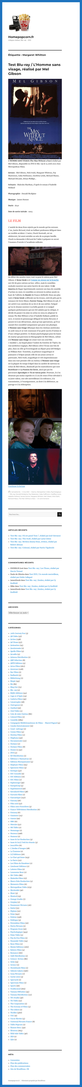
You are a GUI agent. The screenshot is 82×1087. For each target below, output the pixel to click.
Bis (11, 684)
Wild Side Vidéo (16, 1033)
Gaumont (14, 815)
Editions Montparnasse (20, 762)
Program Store (16, 929)
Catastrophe (15, 702)
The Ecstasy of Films (19, 1007)
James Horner (25, 496)
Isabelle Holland (14, 496)
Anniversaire (15, 648)
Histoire (13, 824)
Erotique (14, 771)
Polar (12, 914)
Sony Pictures (16, 974)
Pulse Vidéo (15, 935)
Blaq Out (14, 687)
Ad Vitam (14, 642)
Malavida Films (16, 878)
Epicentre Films (17, 768)
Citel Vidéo (14, 711)
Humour (13, 836)
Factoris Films (16, 795)
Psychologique (56, 492)
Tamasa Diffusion (17, 992)
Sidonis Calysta (16, 971)
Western (14, 1031)
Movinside (14, 890)
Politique (14, 920)
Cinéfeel (13, 708)
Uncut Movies (16, 1019)
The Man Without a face (27, 498)
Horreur (13, 833)
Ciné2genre (15, 705)
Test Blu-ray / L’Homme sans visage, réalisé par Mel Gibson (34, 69)
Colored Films (16, 717)
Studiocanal (15, 989)
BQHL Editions (16, 693)
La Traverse (15, 851)
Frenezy (13, 812)
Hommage (14, 830)
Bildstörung (15, 678)
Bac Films (14, 672)
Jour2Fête (14, 845)
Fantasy (13, 801)
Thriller (13, 1013)
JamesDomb (15, 492)
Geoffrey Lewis (56, 494)
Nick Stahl (55, 496)
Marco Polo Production (20, 881)
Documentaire (16, 741)
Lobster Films (16, 869)
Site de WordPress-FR (19, 1069)
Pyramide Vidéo (17, 941)
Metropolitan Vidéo (43, 492)
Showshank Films (17, 968)
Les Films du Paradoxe (19, 863)
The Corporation (17, 1004)
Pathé (12, 908)
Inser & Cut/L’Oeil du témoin (22, 842)
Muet (12, 893)
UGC (12, 1016)
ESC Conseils (15, 774)
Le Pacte (13, 860)
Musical (13, 896)
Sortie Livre (15, 977)
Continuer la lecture (16, 486)
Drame (33, 492)
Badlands (14, 675)
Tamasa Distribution (19, 995)
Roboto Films (16, 950)
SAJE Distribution (17, 956)
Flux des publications (19, 1063)
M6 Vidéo (14, 875)
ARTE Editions (16, 663)
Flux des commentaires (20, 1066)
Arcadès (13, 654)
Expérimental (16, 789)
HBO (12, 821)
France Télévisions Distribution (23, 809)
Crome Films (15, 732)
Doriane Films (16, 747)
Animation (14, 645)
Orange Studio (16, 899)
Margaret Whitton (37, 496)
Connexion (15, 1060)
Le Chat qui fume (17, 857)
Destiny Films (16, 735)
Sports (13, 986)
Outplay (13, 902)
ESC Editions (15, 777)
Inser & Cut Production (20, 839)
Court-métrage (16, 729)
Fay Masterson (34, 494)
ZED (12, 1036)
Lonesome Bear (16, 872)
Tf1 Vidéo (14, 1001)
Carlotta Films (16, 699)
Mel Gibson (48, 496)
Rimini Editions (16, 947)
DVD (12, 753)
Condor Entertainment (20, 726)
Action (13, 639)
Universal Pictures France (21, 1022)
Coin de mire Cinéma (19, 714)
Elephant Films (16, 765)
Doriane (13, 744)
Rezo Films (15, 944)
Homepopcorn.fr (21, 37)
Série (12, 962)
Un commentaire (43, 498)
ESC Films (14, 780)
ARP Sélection (16, 660)
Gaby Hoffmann (44, 494)
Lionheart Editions (18, 866)
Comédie (14, 720)
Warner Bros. (15, 1028)
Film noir (14, 804)
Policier (13, 917)
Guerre (13, 818)
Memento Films (17, 884)
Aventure (14, 669)
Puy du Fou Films (17, 938)
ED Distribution (16, 756)
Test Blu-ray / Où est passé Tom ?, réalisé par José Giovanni (35, 536)
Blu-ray (12, 494)
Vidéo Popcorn (16, 1025)
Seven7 (13, 965)
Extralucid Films (17, 792)
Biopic (13, 681)
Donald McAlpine (22, 494)
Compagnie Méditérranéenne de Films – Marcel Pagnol (33, 723)
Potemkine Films (17, 923)
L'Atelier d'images (18, 848)
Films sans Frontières (19, 806)
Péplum (13, 911)
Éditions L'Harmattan (19, 759)
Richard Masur (13, 498)
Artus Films (15, 666)
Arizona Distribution (19, 657)
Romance (14, 953)
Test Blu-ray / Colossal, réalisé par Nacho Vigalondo (32, 548)
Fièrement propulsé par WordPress (33, 1081)
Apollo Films (15, 651)
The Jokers (14, 1010)
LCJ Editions (15, 854)
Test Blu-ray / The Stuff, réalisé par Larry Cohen (30, 539)
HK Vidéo (14, 827)
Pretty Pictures (16, 926)
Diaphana (14, 738)
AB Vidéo (14, 636)
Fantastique (15, 798)
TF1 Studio (14, 998)
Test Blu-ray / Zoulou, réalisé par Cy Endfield (38, 586)
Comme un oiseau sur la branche (45, 280)
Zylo (12, 1039)
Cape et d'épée (16, 696)
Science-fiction (16, 959)
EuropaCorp (15, 786)
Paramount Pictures (18, 905)
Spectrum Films (17, 983)
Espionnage (15, 783)
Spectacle (14, 980)
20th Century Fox (17, 633)
